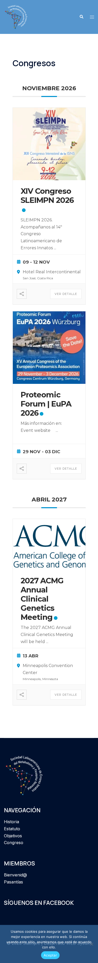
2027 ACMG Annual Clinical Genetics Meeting (42, 598)
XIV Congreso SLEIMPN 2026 (47, 195)
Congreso (13, 842)
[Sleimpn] (16, 16)
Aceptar (50, 955)
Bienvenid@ (15, 874)
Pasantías (13, 882)
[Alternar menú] (92, 17)
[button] (81, 17)
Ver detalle (66, 294)
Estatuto (12, 828)
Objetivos (13, 835)
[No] (91, 944)
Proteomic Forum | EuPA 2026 (46, 403)
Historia (11, 821)
